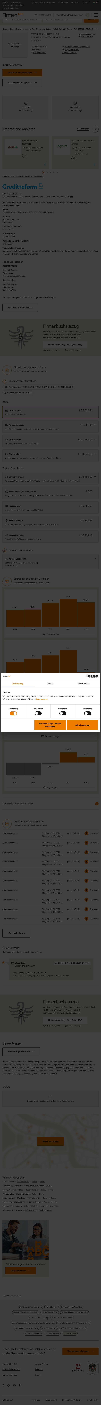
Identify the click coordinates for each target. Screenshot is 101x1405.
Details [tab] (51, 684)
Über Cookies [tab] (83, 684)
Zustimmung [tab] (17, 684)
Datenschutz (42, 699)
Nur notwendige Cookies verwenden (50, 725)
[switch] (38, 713)
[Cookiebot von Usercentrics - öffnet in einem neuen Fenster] (87, 676)
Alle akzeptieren (82, 725)
